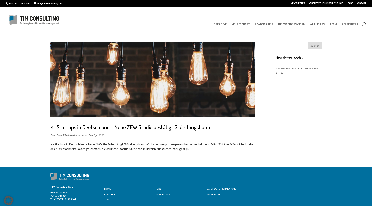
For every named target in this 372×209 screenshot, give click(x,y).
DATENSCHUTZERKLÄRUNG (222, 188)
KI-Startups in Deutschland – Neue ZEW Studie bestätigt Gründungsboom (131, 127)
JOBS (350, 3)
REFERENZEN (350, 24)
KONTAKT (361, 3)
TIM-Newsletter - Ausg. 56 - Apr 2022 (83, 135)
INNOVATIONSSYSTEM (291, 24)
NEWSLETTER (298, 3)
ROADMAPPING (264, 24)
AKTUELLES (317, 24)
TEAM (333, 24)
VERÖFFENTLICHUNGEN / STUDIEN (326, 3)
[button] (8, 200)
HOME (107, 188)
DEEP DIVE (220, 24)
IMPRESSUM (213, 194)
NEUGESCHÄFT (241, 24)
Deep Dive (56, 135)
